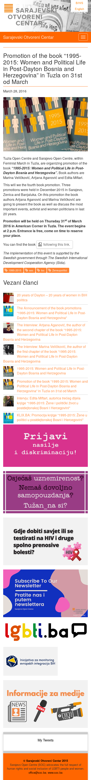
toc (42, 270)
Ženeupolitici (59, 270)
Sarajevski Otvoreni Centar (28, 37)
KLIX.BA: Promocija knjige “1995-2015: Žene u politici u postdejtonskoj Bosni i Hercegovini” (52, 417)
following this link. (56, 244)
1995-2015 (15, 270)
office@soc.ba (37, 772)
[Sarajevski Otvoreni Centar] (39, 16)
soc (31, 270)
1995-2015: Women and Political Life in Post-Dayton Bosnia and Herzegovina (51, 371)
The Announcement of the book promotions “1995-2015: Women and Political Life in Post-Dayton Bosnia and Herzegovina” (51, 313)
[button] (8, 298)
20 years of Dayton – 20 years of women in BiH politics (52, 297)
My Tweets (46, 740)
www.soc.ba (55, 772)
